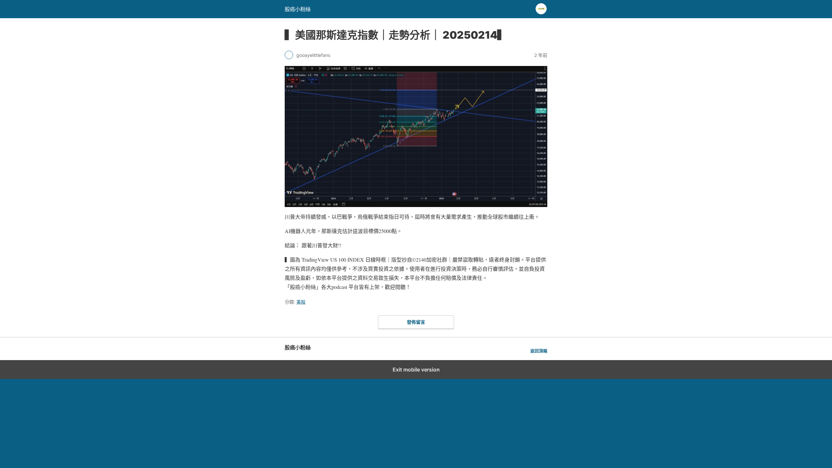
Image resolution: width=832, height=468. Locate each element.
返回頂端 (538, 350)
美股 (301, 302)
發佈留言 (416, 322)
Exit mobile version (416, 369)
